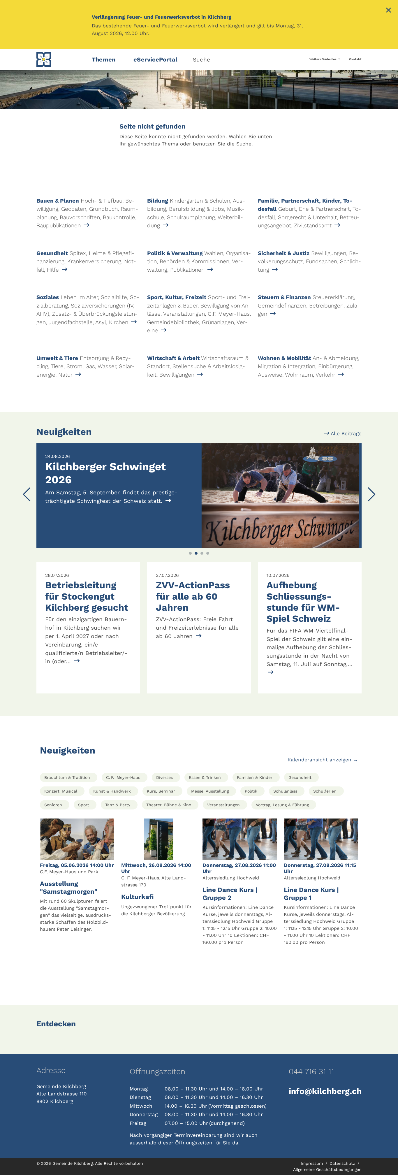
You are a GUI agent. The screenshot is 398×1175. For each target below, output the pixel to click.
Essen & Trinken (205, 777)
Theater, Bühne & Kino (168, 804)
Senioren (53, 804)
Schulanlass (285, 791)
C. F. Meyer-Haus (123, 777)
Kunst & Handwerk (112, 791)
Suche (201, 59)
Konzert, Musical (60, 791)
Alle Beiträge (345, 433)
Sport (83, 804)
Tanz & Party (117, 804)
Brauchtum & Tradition (67, 777)
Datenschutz (343, 1163)
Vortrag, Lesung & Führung (282, 804)
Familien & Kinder (254, 777)
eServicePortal (155, 59)
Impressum (312, 1163)
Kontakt (355, 59)
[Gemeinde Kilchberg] (60, 59)
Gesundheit (299, 777)
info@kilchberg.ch (325, 1091)
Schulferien (325, 791)
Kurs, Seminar (161, 791)
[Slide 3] (201, 553)
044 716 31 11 (311, 1071)
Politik (251, 791)
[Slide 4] (207, 553)
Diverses (164, 777)
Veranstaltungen (223, 804)
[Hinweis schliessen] (388, 11)
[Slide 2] (196, 553)
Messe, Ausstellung (210, 791)
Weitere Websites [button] (323, 59)
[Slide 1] (190, 553)
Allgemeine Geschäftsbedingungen (327, 1169)
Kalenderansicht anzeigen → (323, 760)
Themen (103, 59)
